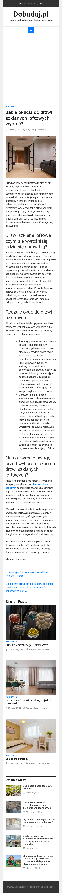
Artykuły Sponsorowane (37, 130)
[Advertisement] (31, 65)
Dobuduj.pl (31, 14)
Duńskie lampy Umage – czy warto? (27, 645)
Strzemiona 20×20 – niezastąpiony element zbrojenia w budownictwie (37, 805)
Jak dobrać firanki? (17, 758)
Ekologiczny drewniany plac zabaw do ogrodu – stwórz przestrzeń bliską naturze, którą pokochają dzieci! (31, 587)
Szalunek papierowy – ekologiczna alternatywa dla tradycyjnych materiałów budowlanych (38, 840)
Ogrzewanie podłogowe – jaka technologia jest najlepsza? (39, 821)
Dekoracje (11, 107)
